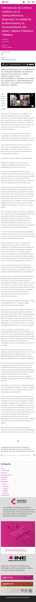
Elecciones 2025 (6, 475)
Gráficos (5, 493)
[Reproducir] (3, 64)
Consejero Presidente (24, 449)
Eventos (18, 451)
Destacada (4, 451)
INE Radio (6, 486)
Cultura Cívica (5, 470)
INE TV (5, 484)
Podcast (5, 488)
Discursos (12, 451)
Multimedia (4, 481)
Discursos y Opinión (7, 47)
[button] (23, 1)
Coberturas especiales (8, 449)
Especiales (4, 477)
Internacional (5, 495)
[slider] (31, 64)
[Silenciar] (27, 64)
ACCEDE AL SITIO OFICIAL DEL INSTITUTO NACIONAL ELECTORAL (16, 550)
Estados (3, 479)
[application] (18, 64)
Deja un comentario (28, 451)
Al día (2, 468)
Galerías (5, 491)
